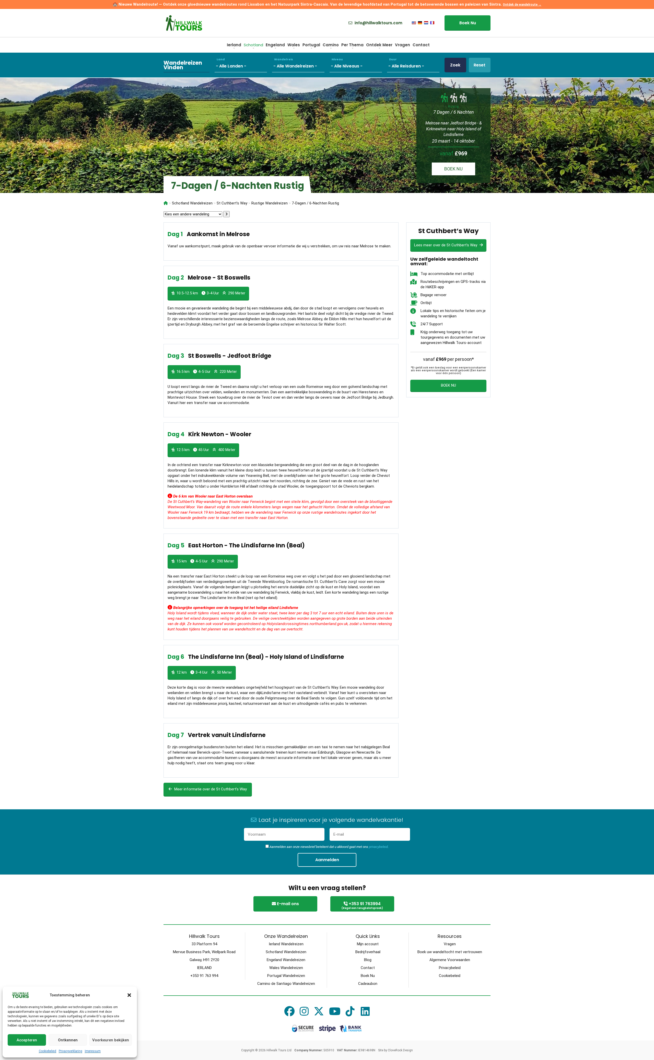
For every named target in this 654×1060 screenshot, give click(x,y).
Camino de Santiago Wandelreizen (286, 983)
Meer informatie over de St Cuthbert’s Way (210, 789)
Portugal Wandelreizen (286, 975)
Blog (367, 960)
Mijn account (368, 944)
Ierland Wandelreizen (286, 944)
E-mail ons (287, 904)
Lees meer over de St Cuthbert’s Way (446, 245)
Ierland (234, 45)
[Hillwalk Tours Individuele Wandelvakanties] (166, 203)
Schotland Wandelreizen (286, 952)
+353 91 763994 (362, 905)
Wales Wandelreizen (286, 967)
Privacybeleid (450, 967)
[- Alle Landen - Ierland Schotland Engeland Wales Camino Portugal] (243, 65)
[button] (129, 995)
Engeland (275, 45)
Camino (331, 45)
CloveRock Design (400, 1050)
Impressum (93, 1051)
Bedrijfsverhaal (367, 952)
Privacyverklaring (70, 1051)
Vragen (402, 45)
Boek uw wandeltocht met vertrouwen (449, 952)
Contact (421, 45)
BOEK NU (453, 168)
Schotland (253, 45)
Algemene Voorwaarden (449, 960)
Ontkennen (68, 1040)
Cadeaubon (367, 983)
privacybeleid (378, 847)
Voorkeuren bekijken (110, 1040)
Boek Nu (467, 23)
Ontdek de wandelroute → (522, 4)
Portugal (311, 45)
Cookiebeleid (47, 1051)
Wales (293, 45)
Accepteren (27, 1040)
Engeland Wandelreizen (286, 960)
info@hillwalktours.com (378, 23)
